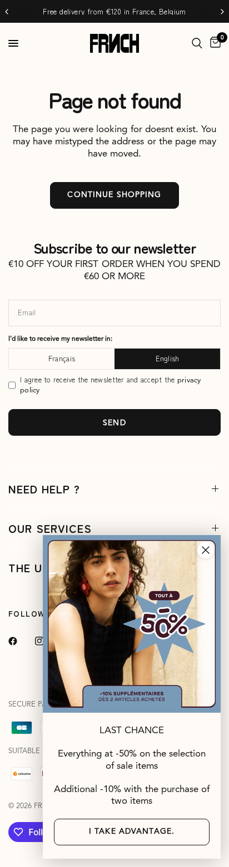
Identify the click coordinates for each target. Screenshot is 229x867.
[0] (213, 43)
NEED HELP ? (44, 489)
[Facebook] (20, 641)
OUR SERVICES (50, 528)
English (168, 358)
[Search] (197, 43)
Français (61, 358)
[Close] (205, 550)
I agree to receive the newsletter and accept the (110, 385)
